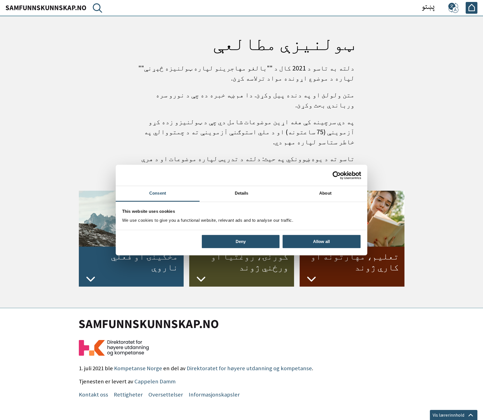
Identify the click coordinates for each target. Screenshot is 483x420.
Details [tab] (241, 193)
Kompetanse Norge (138, 368)
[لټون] (96, 9)
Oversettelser (165, 394)
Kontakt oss (93, 394)
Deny (241, 241)
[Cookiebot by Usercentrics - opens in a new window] (336, 175)
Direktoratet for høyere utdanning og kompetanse (249, 368)
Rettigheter (128, 394)
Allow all (321, 241)
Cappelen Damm (155, 381)
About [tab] (325, 193)
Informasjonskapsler (214, 394)
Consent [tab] (157, 193)
